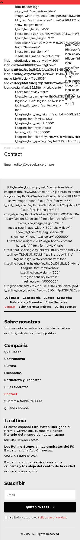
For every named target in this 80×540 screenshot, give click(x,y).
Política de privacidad (52, 517)
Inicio (7, 148)
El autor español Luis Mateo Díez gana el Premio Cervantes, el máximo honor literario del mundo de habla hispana (37, 431)
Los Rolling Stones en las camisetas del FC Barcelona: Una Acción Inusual (39, 448)
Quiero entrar (37, 507)
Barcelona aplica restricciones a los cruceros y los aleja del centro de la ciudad (39, 464)
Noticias (10, 439)
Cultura (10, 455)
